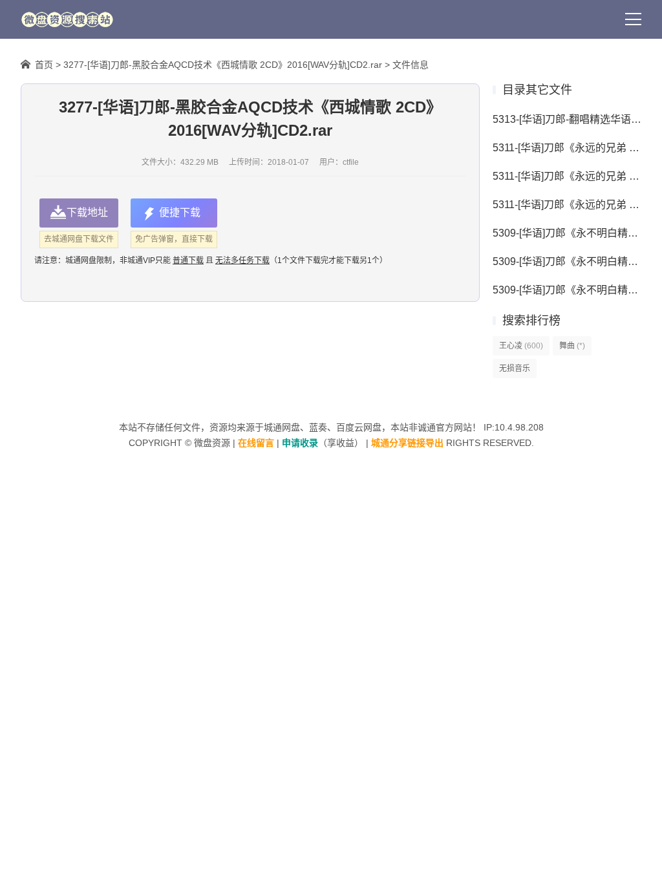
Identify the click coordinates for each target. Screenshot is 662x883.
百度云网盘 (358, 427)
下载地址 (87, 212)
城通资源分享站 (67, 19)
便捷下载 (179, 212)
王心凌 (521, 345)
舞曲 (572, 345)
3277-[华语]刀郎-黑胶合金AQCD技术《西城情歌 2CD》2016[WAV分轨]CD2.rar (222, 64)
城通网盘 (282, 427)
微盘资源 (212, 443)
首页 (44, 64)
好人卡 (166, 19)
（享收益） (322, 443)
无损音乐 (514, 368)
